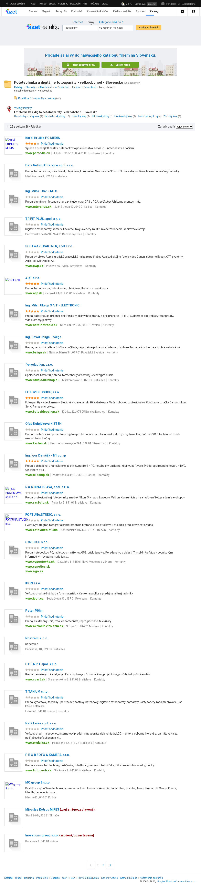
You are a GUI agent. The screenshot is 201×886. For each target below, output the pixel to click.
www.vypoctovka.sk (40, 561)
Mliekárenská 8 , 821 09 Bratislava (46, 176)
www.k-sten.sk (36, 443)
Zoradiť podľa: (166, 126)
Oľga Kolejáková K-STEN (43, 424)
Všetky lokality (23, 108)
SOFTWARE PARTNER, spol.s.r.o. (49, 246)
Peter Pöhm (34, 610)
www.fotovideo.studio (41, 530)
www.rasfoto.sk (37, 502)
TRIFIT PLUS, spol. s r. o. (43, 219)
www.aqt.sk (33, 293)
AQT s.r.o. (32, 278)
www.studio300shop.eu (42, 380)
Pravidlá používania (88, 878)
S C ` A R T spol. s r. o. (41, 664)
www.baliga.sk (35, 352)
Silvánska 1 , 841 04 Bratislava (72, 770)
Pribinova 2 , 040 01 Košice (41, 841)
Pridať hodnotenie (52, 143)
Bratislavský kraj (55, 116)
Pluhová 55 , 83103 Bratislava (64, 265)
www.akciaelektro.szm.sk (44, 626)
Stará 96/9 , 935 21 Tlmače (42, 815)
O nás (18, 878)
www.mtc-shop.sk (38, 206)
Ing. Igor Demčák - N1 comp (45, 455)
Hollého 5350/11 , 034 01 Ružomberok (76, 153)
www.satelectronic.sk (41, 325)
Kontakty (108, 153)
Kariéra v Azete (109, 878)
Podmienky (42, 878)
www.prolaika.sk (37, 743)
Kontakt (128, 878)
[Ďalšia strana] (110, 865)
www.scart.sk (35, 679)
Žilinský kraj (170, 116)
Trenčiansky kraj (148, 116)
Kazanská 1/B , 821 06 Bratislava (65, 293)
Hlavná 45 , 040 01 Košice (40, 797)
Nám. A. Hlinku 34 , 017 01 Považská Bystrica (76, 352)
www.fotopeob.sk (38, 770)
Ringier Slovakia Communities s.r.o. (176, 881)
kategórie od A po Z (111, 22)
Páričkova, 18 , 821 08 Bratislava (45, 649)
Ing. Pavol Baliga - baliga (43, 337)
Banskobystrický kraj (26, 116)
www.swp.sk (34, 266)
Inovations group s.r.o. (59, 835)
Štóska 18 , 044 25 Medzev (82, 626)
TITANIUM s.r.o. (36, 691)
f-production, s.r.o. (39, 364)
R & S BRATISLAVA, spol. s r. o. (47, 487)
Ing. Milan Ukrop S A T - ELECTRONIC (52, 305)
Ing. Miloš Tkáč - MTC (41, 191)
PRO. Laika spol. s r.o (40, 723)
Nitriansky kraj (100, 116)
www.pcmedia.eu (37, 153)
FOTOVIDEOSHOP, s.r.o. (42, 392)
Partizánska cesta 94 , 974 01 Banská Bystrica (53, 234)
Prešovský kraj (123, 116)
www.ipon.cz (34, 598)
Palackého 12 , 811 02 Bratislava (72, 742)
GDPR (65, 878)
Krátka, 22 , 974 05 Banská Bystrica (83, 411)
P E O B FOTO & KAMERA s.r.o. (47, 755)
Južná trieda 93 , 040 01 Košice (73, 206)
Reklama (29, 878)
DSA (73, 878)
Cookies (55, 878)
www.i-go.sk (34, 571)
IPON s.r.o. (33, 583)
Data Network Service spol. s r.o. (49, 165)
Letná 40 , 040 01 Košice (40, 711)
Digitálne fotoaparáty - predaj (36, 98)
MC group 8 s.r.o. (37, 782)
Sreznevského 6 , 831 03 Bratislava (69, 679)
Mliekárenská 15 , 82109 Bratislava (83, 380)
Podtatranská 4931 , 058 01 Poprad (74, 475)
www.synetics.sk (37, 566)
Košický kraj (79, 116)
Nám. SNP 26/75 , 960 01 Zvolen (80, 325)
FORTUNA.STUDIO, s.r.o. (43, 514)
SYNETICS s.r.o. (36, 542)
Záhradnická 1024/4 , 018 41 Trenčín (83, 530)
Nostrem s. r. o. (36, 638)
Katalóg (8, 878)
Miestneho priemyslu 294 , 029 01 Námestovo (78, 443)
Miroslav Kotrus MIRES (60, 809)
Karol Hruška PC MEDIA (42, 138)
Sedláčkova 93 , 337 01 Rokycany (67, 598)
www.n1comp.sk (37, 475)
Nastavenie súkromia (151, 878)
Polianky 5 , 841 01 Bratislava (69, 502)
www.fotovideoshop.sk (42, 411)
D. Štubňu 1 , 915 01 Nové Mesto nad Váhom (85, 561)
